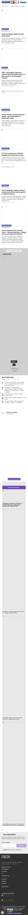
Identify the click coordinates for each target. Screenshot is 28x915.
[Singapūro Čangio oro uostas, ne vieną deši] (14, 427)
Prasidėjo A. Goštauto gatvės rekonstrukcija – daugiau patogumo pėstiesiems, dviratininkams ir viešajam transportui (14, 390)
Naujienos (5, 67)
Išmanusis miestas (6, 225)
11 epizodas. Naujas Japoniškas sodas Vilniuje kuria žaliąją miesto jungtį (12, 718)
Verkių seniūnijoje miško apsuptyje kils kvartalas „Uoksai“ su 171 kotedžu (14, 401)
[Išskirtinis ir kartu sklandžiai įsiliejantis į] (14, 448)
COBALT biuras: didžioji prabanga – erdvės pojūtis (15, 398)
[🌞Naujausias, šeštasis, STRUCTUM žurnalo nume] (14, 470)
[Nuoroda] (14, 483)
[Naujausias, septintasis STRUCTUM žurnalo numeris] (14, 460)
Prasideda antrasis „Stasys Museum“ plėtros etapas (14, 394)
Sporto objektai (6, 109)
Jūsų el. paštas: (6, 842)
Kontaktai (4, 883)
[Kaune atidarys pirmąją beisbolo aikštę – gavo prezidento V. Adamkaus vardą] (14, 100)
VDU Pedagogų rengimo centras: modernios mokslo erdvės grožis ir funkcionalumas (13, 192)
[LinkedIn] (4, 889)
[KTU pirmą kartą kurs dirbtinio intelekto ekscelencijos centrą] (14, 139)
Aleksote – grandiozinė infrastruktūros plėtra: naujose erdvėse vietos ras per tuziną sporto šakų (14, 384)
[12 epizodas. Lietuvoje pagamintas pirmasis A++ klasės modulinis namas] (14, 560)
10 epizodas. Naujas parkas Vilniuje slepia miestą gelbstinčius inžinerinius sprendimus (13, 824)
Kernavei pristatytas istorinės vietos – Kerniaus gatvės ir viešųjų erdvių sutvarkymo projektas (14, 232)
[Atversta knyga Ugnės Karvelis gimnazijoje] (14, 20)
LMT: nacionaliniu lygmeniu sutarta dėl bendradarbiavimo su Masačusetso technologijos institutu (13, 75)
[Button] (14, 364)
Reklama (4, 881)
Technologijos (6, 148)
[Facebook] (2, 889)
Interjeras (5, 869)
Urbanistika (5, 875)
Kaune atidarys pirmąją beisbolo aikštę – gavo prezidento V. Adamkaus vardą (13, 116)
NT (2, 873)
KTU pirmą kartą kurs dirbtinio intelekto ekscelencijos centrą (12, 154)
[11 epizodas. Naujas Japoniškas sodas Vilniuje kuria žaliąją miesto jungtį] (14, 666)
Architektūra (5, 29)
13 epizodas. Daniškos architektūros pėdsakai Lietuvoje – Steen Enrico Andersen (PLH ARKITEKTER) (12, 505)
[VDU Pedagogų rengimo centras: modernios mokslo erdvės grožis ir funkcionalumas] (14, 176)
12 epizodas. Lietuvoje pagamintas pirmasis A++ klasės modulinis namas (13, 612)
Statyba (4, 871)
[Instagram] (7, 889)
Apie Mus (4, 879)
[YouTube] (9, 889)
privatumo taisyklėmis (15, 849)
